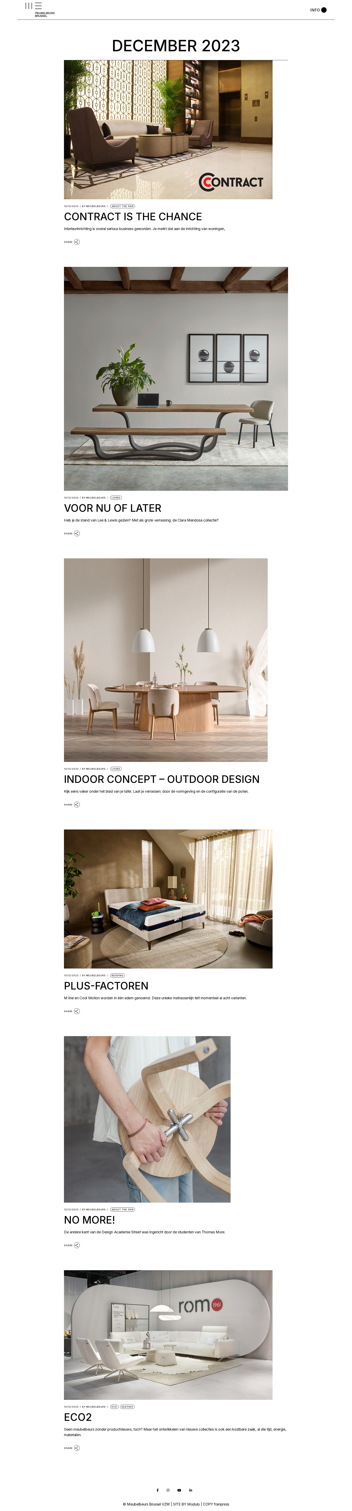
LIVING (116, 497)
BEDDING (118, 975)
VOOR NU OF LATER (112, 508)
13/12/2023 (71, 206)
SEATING (127, 1406)
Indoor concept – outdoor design (162, 779)
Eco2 (78, 1417)
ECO (114, 1406)
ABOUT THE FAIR (123, 206)
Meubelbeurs (94, 206)
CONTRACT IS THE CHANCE (133, 216)
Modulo (193, 1504)
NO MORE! (89, 1220)
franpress (221, 1504)
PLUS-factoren (106, 986)
